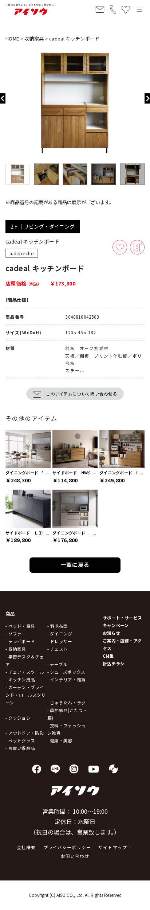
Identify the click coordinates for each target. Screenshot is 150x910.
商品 (10, 613)
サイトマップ (112, 847)
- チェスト (57, 649)
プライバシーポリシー (67, 847)
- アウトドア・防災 (24, 733)
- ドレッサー (59, 641)
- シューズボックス (66, 672)
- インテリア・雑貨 (66, 679)
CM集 (108, 656)
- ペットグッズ (20, 740)
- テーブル (57, 664)
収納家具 (34, 38)
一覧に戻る (75, 564)
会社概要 (26, 847)
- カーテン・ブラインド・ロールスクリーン (25, 694)
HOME (12, 38)
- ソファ (13, 633)
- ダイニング (59, 633)
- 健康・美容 (59, 740)
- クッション (18, 718)
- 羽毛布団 (57, 626)
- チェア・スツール (24, 672)
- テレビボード (20, 641)
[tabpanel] (75, 103)
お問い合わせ (75, 856)
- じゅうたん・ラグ (66, 702)
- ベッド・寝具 (20, 626)
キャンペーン (116, 625)
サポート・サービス (122, 617)
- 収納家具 (15, 649)
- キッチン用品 (20, 679)
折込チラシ (114, 663)
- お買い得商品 (20, 748)
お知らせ (111, 633)
